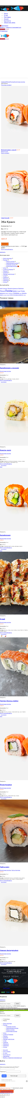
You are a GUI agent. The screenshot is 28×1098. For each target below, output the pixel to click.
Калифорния (5, 535)
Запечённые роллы (12, 263)
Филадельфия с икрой (8, 150)
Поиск (17, 1003)
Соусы (5, 282)
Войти (2, 1085)
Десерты (6, 279)
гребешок (10, 293)
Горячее (5, 272)
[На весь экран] (6, 1095)
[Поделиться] (3, 1095)
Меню (8, 82)
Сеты (4, 268)
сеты (11, 295)
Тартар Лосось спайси (9, 701)
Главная (3, 82)
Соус (15, 291)
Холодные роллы (19, 82)
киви (20, 293)
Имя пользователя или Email (9, 1067)
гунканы (16, 293)
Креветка (15, 288)
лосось (24, 293)
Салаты (5, 277)
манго (1, 295)
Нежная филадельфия (9, 950)
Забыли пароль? (5, 1088)
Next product (5, 153)
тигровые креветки (18, 295)
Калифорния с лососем (9, 368)
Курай (2, 619)
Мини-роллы (10, 261)
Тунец (23, 291)
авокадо (2, 293)
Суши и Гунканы (8, 269)
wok (1, 288)
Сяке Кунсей (5, 218)
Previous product (6, 85)
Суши (18, 291)
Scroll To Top (9, 1092)
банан (6, 293)
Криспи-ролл (5, 450)
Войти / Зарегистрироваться (12, 1057)
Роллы (12, 82)
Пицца (5, 271)
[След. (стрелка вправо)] (3, 1097)
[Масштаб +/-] (8, 1095)
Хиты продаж (7, 258)
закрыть (2, 252)
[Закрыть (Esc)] (1, 1095)
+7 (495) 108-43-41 (14, 971)
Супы (4, 275)
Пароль (3, 1071)
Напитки (6, 280)
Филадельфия (6, 785)
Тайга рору (4, 867)
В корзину (4, 244)
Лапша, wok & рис (8, 274)
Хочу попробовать (7, 249)
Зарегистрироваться (7, 1091)
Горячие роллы (11, 264)
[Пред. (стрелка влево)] (1, 1097)
